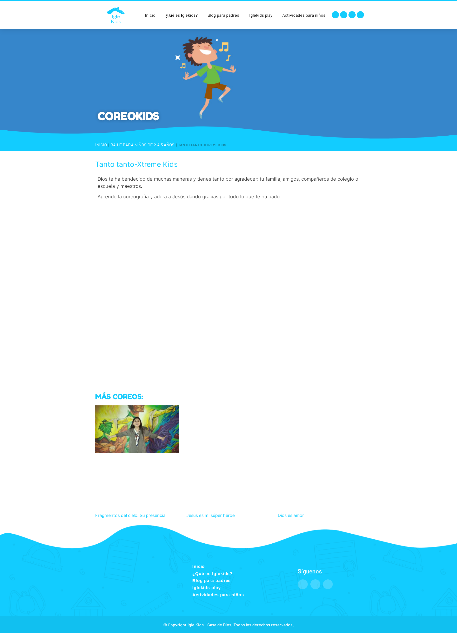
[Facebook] (335, 14)
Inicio (150, 15)
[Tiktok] (360, 14)
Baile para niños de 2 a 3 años (142, 144)
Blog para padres (223, 15)
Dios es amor (291, 515)
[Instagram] (343, 14)
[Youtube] (352, 14)
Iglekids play (260, 15)
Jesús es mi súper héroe (210, 515)
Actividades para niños (303, 15)
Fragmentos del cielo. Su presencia (130, 515)
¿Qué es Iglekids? (181, 15)
